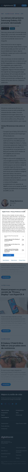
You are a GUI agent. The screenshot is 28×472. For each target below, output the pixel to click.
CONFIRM (8, 255)
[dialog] (14, 236)
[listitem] (14, 236)
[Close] (25, 211)
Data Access (14, 260)
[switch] (22, 239)
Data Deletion (6, 260)
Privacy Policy (22, 260)
